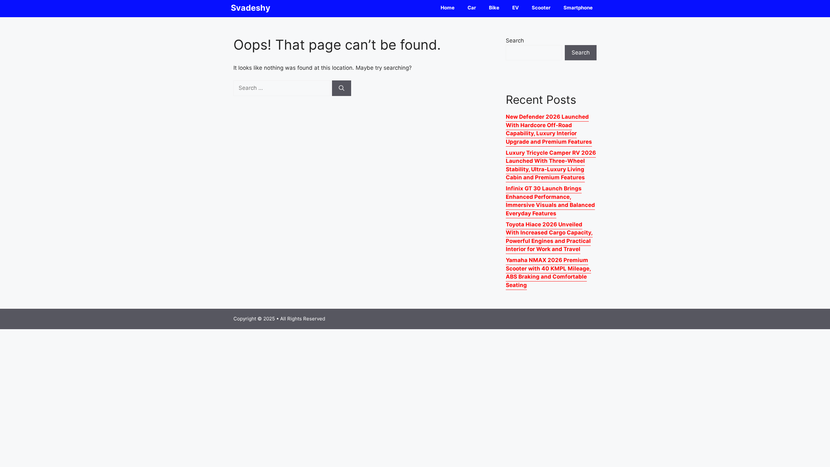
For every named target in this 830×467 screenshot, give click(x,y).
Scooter (541, 8)
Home (448, 8)
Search (515, 40)
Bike (494, 8)
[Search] (341, 88)
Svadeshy (250, 8)
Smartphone (578, 8)
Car (472, 8)
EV (515, 8)
